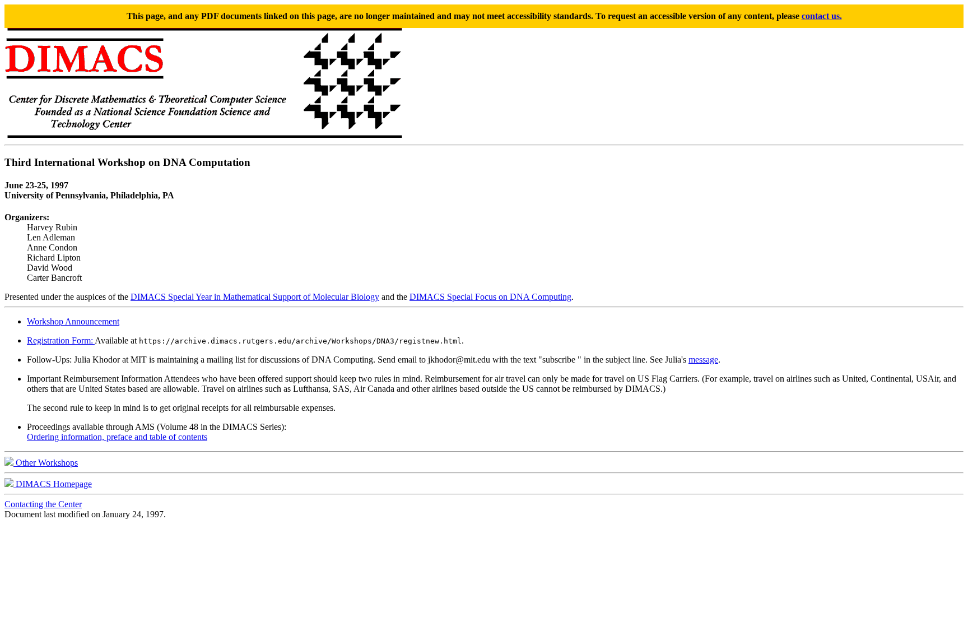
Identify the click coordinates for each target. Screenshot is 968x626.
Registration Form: (61, 340)
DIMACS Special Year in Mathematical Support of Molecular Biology (255, 297)
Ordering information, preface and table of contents (117, 437)
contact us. (822, 16)
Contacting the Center (43, 504)
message (703, 359)
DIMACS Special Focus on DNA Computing (490, 297)
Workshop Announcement (73, 321)
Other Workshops (45, 462)
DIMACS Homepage (52, 484)
